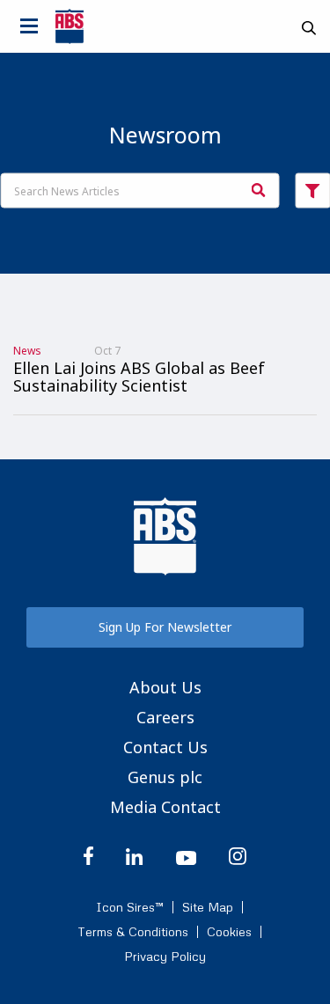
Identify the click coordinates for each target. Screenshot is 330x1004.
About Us (165, 687)
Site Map (207, 907)
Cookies (229, 932)
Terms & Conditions (132, 932)
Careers (165, 717)
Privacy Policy (165, 956)
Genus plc (165, 777)
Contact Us (165, 747)
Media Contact (165, 806)
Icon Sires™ (130, 907)
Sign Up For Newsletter (165, 627)
